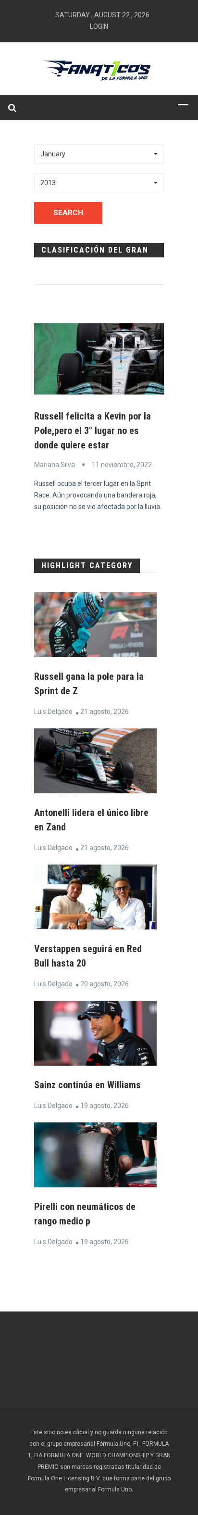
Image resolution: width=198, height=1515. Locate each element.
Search (68, 212)
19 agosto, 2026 (104, 1105)
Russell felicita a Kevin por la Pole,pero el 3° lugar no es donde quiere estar (92, 430)
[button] (99, 154)
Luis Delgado (53, 711)
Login (99, 26)
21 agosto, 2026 (104, 711)
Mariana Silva (54, 465)
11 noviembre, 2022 (122, 465)
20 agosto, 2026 (104, 984)
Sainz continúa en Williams (87, 1085)
